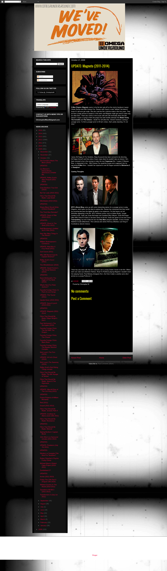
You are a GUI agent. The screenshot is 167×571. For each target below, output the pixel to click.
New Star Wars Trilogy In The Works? (49, 234)
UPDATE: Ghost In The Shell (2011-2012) (48, 224)
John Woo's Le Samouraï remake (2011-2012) (49, 438)
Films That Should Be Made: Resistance (47, 420)
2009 (41, 149)
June (42, 510)
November (44, 155)
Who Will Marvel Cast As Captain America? (48, 256)
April (42, 516)
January (43, 525)
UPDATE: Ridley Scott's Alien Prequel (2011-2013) (48, 179)
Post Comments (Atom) (105, 364)
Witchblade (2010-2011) (48, 201)
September (44, 501)
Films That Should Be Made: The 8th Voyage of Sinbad (49, 374)
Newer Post (76, 358)
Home (101, 358)
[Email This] (83, 281)
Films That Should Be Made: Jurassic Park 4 (49, 410)
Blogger (94, 555)
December (44, 152)
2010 (41, 146)
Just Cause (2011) (46, 252)
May (42, 513)
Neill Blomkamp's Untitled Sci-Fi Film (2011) (49, 229)
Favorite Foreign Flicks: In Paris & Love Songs (49, 291)
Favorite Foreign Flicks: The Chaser (48, 336)
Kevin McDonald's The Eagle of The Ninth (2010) (48, 280)
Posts (41, 77)
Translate (53, 107)
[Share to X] (87, 281)
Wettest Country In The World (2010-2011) (48, 486)
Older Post (126, 358)
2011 (40, 143)
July (42, 507)
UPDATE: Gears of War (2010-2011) (48, 216)
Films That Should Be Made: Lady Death (47, 197)
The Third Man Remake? (49, 212)
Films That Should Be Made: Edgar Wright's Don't (48, 318)
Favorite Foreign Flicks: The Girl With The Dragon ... (48, 330)
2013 (41, 136)
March (42, 519)
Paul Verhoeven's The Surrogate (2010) (48, 324)
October (43, 158)
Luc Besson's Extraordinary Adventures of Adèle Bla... (48, 171)
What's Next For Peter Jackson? (48, 286)
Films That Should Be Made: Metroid (47, 428)
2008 (41, 529)
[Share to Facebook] (89, 281)
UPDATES (43, 166)
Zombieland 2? (45, 470)
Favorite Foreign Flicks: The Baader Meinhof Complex (48, 347)
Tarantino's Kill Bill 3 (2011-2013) (47, 491)
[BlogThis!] (85, 281)
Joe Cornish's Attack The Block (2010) (49, 161)
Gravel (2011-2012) (47, 406)
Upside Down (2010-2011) (49, 300)
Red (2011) (44, 402)
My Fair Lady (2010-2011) (49, 193)
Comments (43, 80)
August (43, 504)
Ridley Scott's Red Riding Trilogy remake (49, 368)
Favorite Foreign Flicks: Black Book (48, 341)
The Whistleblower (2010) (49, 265)
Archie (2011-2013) (47, 476)
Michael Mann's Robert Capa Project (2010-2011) (48, 465)
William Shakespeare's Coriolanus (48, 242)
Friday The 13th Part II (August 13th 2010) (48, 480)
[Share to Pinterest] (91, 281)
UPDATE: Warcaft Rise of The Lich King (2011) (49, 390)
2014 (41, 133)
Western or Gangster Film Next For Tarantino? (49, 454)
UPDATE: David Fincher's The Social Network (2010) (49, 270)
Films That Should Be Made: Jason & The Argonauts (48, 381)
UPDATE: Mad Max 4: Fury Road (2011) (48, 247)
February (43, 522)
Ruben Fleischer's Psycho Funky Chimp (49, 459)
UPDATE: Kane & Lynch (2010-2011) (48, 304)
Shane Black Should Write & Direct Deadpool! (49, 208)
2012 (41, 140)
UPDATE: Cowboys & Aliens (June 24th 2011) (49, 415)
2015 (41, 130)
